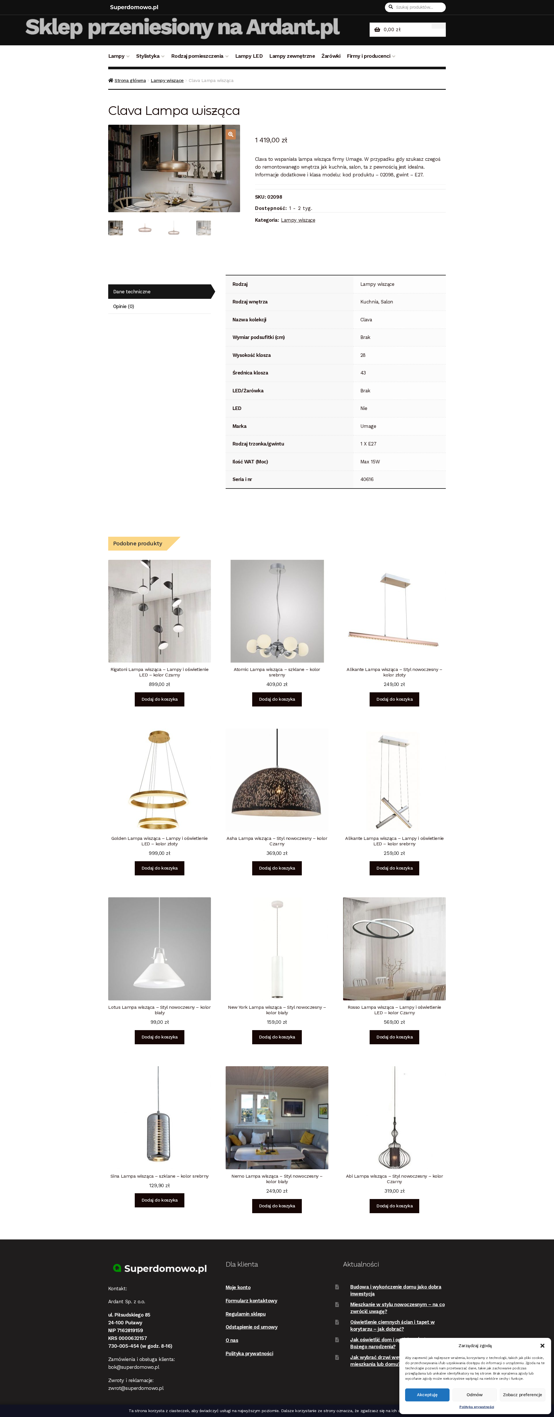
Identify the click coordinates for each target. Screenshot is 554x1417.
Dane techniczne (132, 291)
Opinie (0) (123, 306)
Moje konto (238, 1287)
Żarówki (330, 56)
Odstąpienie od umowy (252, 1327)
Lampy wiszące (167, 80)
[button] (542, 1346)
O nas (232, 1340)
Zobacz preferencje (522, 1394)
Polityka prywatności (476, 1407)
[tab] (159, 291)
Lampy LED (249, 56)
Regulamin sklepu (246, 1314)
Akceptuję (427, 1394)
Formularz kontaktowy (251, 1301)
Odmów (475, 1394)
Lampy (116, 56)
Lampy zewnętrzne (292, 56)
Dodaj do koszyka (159, 699)
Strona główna (130, 80)
